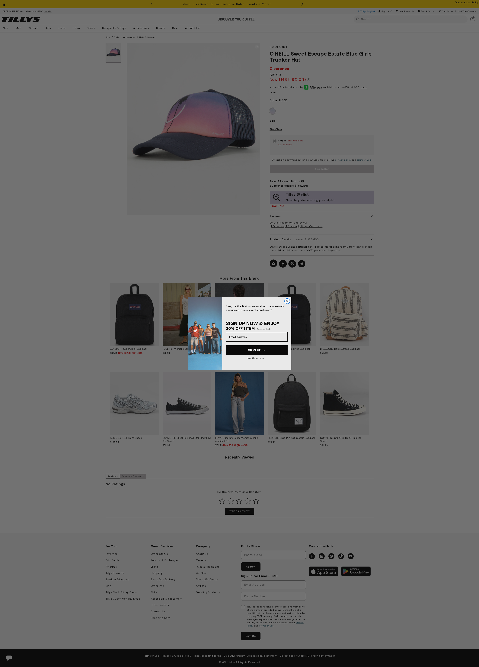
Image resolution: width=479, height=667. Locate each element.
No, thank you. (255, 358)
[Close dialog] (287, 301)
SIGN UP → (256, 350)
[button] (371, 311)
